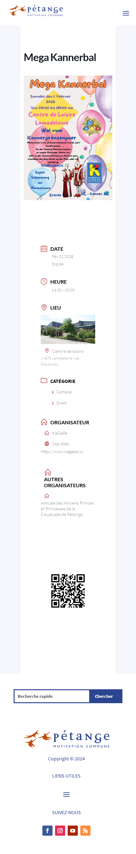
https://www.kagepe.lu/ (62, 451)
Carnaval (64, 392)
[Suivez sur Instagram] (60, 831)
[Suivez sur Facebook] (47, 831)
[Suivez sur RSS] (85, 831)
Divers (61, 403)
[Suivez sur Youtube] (73, 831)
